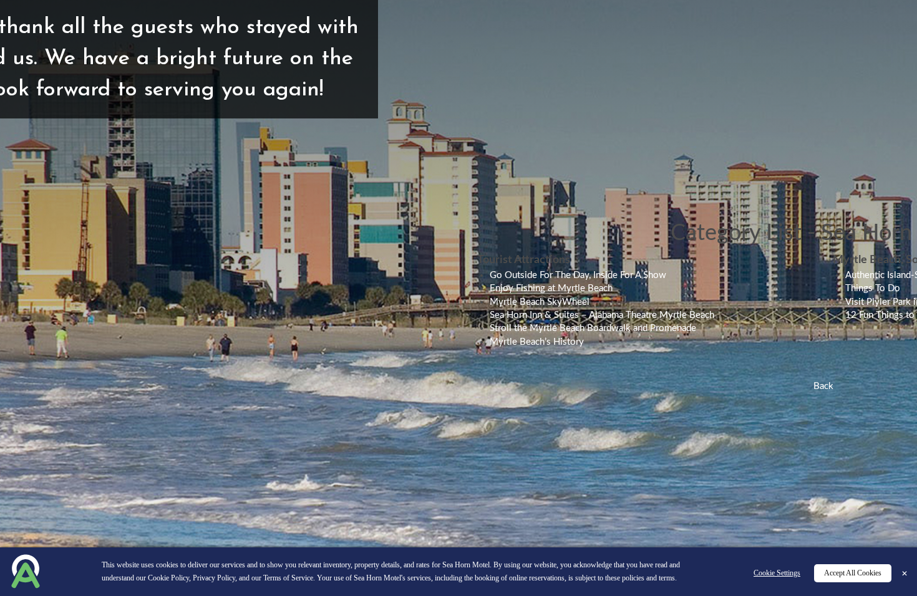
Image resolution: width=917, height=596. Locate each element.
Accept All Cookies (852, 573)
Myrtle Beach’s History (537, 342)
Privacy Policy (214, 578)
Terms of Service (288, 578)
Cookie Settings (777, 573)
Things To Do (872, 288)
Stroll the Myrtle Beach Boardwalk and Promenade (593, 328)
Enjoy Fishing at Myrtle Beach (551, 288)
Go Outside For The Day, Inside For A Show (578, 275)
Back (823, 386)
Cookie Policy (168, 578)
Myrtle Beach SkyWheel (540, 302)
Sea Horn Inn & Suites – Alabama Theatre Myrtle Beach (602, 315)
